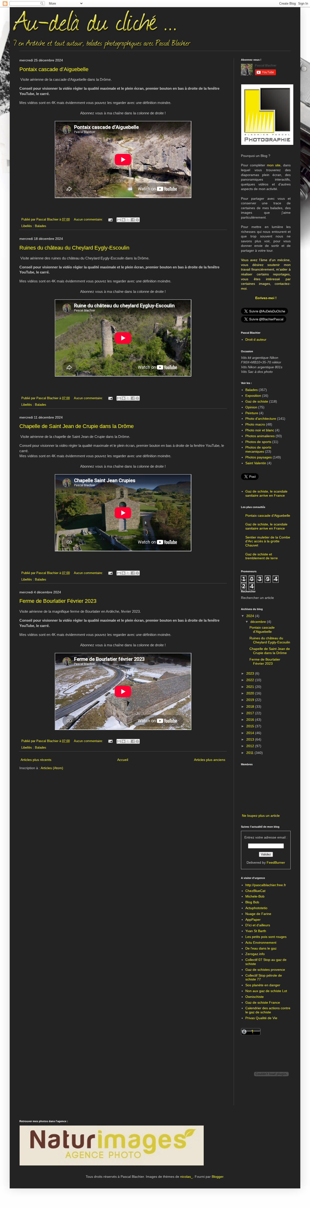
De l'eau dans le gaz (261, 948)
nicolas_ (186, 1177)
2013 (250, 739)
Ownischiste (254, 997)
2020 (250, 693)
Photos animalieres (260, 436)
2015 (250, 726)
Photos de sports (258, 442)
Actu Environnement (260, 942)
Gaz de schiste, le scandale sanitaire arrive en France (266, 493)
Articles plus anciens (209, 760)
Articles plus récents (36, 760)
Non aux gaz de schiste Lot (266, 991)
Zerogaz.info (255, 954)
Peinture (251, 413)
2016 (250, 720)
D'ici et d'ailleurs (257, 925)
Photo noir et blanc (259, 430)
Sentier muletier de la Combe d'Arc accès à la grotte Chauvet (267, 541)
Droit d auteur (255, 339)
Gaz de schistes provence (265, 970)
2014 (250, 733)
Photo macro (255, 424)
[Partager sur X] (128, 219)
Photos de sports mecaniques (258, 449)
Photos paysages (258, 457)
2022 (250, 680)
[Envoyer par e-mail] (118, 219)
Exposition (253, 396)
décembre (258, 622)
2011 (250, 753)
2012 (250, 746)
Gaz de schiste (256, 401)
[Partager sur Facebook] (132, 219)
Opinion (251, 407)
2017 (250, 713)
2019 (250, 700)
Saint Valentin (255, 463)
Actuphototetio (256, 908)
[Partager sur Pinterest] (137, 219)
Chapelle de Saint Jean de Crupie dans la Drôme (76, 426)
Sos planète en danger (262, 985)
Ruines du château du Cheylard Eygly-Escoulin (74, 248)
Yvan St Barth (255, 931)
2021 (250, 687)
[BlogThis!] (123, 219)
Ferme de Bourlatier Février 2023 (57, 601)
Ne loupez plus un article (261, 816)
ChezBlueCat (255, 891)
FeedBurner (276, 862)
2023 (250, 673)
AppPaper (253, 919)
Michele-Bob (254, 896)
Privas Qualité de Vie (261, 1018)
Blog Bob (252, 902)
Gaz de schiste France (262, 1002)
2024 (250, 616)
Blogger (217, 1177)
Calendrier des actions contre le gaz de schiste (267, 1010)
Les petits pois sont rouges (266, 937)
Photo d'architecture (260, 418)
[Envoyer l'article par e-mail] (110, 219)
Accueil (122, 760)
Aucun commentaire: (89, 219)
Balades (40, 226)
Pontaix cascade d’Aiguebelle (53, 69)
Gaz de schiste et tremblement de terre (261, 556)
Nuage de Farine (258, 914)
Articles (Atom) (52, 768)
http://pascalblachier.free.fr (265, 885)
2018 (250, 706)
